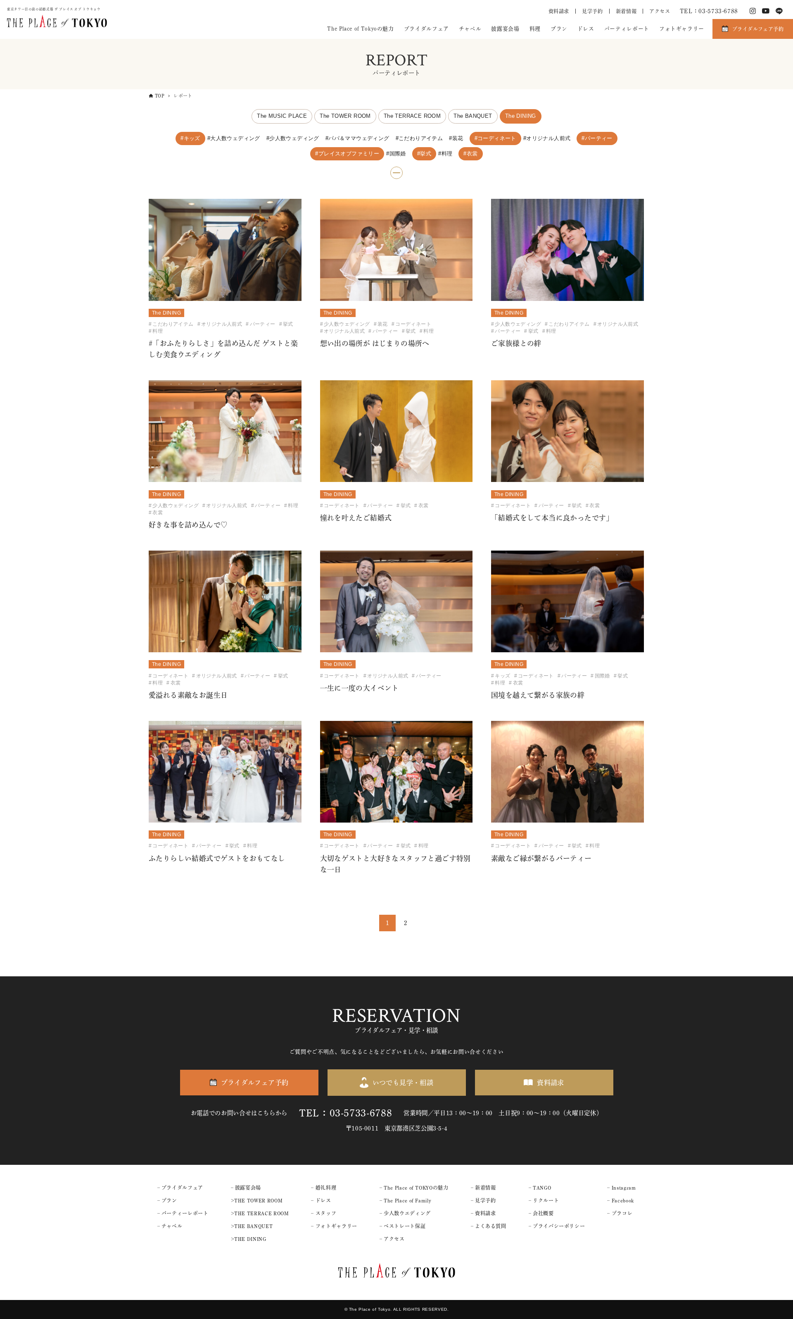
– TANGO (540, 1187)
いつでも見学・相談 (403, 1082)
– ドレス (321, 1200)
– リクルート (544, 1200)
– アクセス (392, 1238)
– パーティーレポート (183, 1213)
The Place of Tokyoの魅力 (360, 28)
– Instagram (621, 1187)
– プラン (167, 1200)
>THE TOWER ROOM (257, 1200)
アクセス (659, 11)
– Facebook (620, 1200)
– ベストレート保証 (402, 1226)
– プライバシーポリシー (557, 1226)
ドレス (585, 28)
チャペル (470, 28)
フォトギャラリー (681, 28)
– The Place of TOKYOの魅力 (414, 1187)
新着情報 (626, 11)
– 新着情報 (483, 1187)
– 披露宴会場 (246, 1187)
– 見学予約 (483, 1200)
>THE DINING (248, 1238)
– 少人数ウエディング (405, 1213)
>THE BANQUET (252, 1226)
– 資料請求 (483, 1213)
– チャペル (170, 1226)
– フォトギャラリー (334, 1226)
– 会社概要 (541, 1213)
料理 (535, 28)
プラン (559, 28)
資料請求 (559, 11)
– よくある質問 (488, 1226)
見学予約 (592, 11)
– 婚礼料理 (323, 1187)
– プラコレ (619, 1213)
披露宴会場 (505, 28)
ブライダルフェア (426, 28)
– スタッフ (323, 1213)
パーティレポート (626, 28)
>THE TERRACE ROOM (260, 1213)
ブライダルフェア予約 (758, 28)
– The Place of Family (405, 1200)
